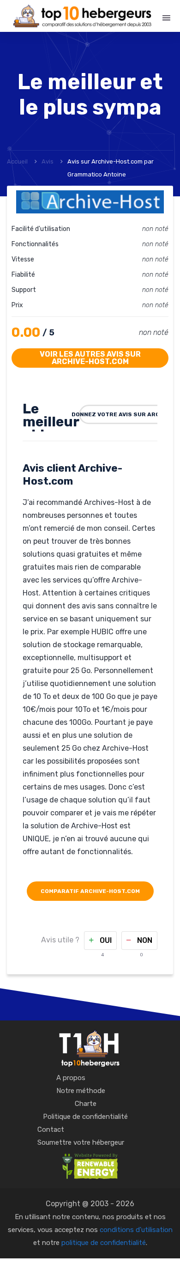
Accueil (17, 161)
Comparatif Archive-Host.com (90, 891)
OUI (105, 940)
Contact (50, 1129)
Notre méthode (80, 1091)
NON (143, 940)
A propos (70, 1078)
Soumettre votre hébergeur (80, 1142)
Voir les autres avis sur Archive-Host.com (90, 358)
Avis (48, 161)
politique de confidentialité (103, 1243)
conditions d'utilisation (136, 1230)
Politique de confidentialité (85, 1116)
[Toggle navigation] (166, 18)
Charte (85, 1103)
